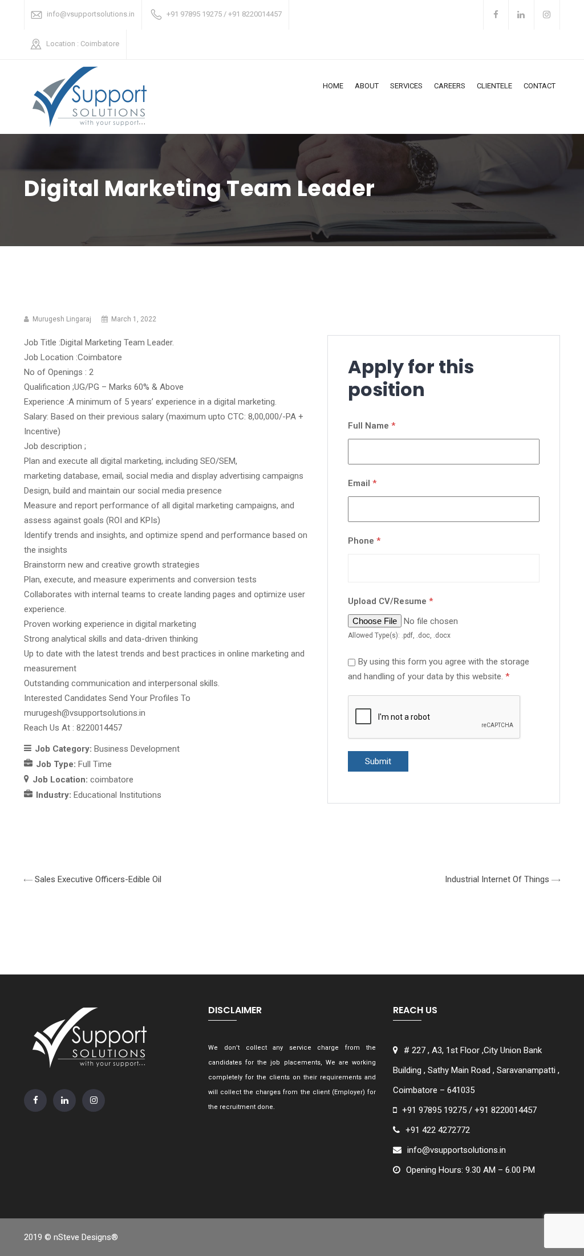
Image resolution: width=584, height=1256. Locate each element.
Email (362, 483)
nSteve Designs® (86, 1237)
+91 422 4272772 (437, 1130)
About (367, 85)
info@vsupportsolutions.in (91, 14)
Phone (364, 541)
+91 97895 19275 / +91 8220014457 (224, 14)
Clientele (494, 85)
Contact (539, 85)
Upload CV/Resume (390, 601)
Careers (449, 85)
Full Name (371, 426)
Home (333, 85)
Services (406, 85)
